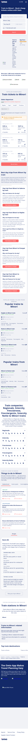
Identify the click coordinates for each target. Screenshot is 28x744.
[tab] (5, 484)
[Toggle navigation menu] (26, 2)
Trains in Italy (15, 657)
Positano (21, 105)
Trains (8, 657)
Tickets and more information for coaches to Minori (14, 638)
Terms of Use (11, 732)
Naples (4, 105)
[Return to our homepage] (4, 2)
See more (4, 109)
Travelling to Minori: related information (13, 635)
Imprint (3, 732)
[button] (8, 24)
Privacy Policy (20, 732)
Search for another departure (12, 102)
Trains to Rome (5, 650)
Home (2, 657)
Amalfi (15, 105)
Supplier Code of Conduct (8, 735)
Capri (9, 105)
